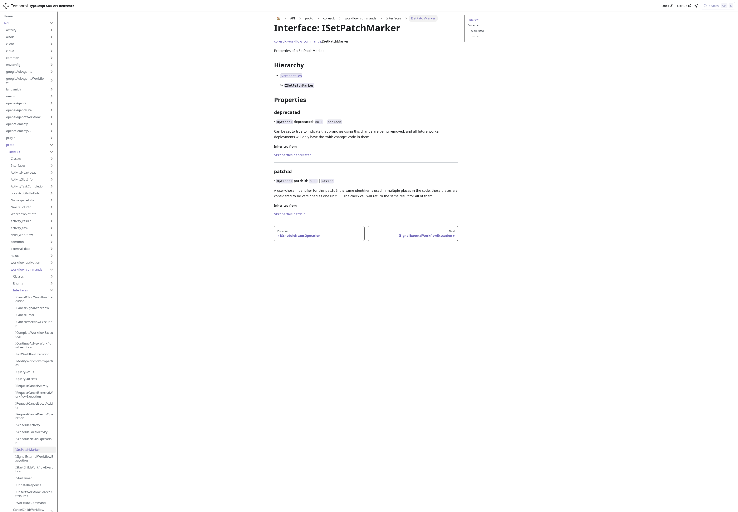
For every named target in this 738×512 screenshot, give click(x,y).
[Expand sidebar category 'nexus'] (51, 96)
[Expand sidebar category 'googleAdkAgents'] (51, 72)
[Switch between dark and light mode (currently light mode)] (696, 6)
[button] (32, 159)
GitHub (682, 6)
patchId (299, 214)
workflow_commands (304, 41)
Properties (474, 25)
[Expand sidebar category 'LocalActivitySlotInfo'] (51, 193)
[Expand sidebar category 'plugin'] (51, 138)
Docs (665, 6)
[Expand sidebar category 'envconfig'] (51, 65)
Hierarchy (473, 19)
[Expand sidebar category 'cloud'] (51, 51)
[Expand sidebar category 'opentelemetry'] (51, 124)
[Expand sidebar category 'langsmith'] (51, 89)
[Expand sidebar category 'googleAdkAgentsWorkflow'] (51, 80)
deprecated (302, 155)
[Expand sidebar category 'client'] (51, 44)
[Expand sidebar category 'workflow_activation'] (51, 262)
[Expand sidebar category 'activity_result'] (51, 221)
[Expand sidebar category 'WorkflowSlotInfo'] (51, 214)
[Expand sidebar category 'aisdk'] (51, 37)
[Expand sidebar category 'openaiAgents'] (51, 103)
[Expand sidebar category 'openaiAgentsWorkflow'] (51, 117)
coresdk (280, 41)
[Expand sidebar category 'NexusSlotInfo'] (51, 207)
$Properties (283, 155)
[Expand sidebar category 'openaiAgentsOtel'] (51, 110)
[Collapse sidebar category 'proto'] (51, 145)
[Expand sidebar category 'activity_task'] (51, 228)
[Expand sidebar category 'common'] (51, 58)
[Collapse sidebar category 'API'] (51, 23)
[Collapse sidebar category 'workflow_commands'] (51, 269)
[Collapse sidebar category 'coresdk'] (51, 152)
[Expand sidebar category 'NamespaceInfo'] (51, 200)
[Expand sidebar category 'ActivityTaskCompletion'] (51, 186)
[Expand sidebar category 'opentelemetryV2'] (51, 131)
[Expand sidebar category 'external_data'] (51, 249)
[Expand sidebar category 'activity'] (51, 30)
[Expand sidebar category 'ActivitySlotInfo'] (51, 179)
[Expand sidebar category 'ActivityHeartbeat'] (51, 172)
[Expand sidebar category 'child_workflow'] (51, 235)
